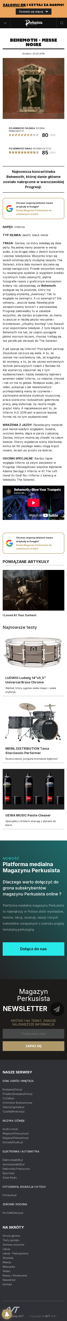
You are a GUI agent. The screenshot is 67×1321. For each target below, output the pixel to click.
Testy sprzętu (11, 1240)
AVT (47, 1316)
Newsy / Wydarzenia (15, 1275)
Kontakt (7, 1284)
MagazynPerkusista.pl (15, 1137)
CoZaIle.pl (8, 1098)
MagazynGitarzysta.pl (16, 1133)
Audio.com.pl (10, 1128)
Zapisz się (33, 1046)
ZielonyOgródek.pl (13, 1107)
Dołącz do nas (33, 949)
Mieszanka (9, 1266)
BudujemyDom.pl (12, 1089)
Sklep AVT (17, 1316)
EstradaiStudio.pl (13, 1142)
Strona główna (11, 1235)
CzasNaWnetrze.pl (13, 1111)
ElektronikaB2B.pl (13, 1159)
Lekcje (6, 1248)
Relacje (7, 1262)
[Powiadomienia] (7, 1314)
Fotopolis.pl (9, 1195)
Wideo (6, 1271)
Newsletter (9, 1279)
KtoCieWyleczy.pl (13, 1212)
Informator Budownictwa (17, 1102)
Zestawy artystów (13, 1244)
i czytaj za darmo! (33, 5)
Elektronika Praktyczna (16, 1168)
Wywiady (8, 1257)
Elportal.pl (8, 1173)
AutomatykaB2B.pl (13, 1164)
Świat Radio (10, 1177)
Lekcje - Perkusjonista (15, 1253)
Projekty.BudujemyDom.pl (17, 1093)
